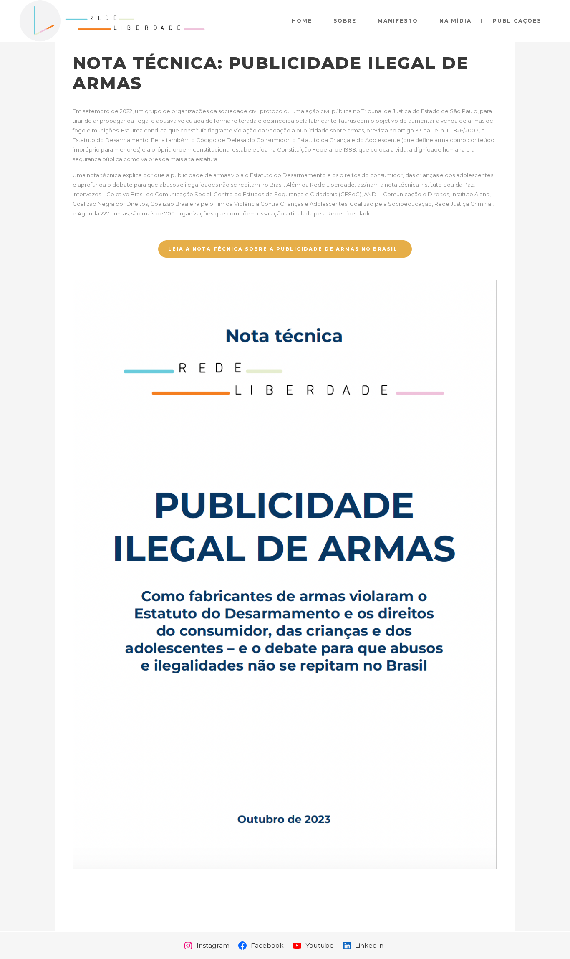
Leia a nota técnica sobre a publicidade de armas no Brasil (283, 249)
